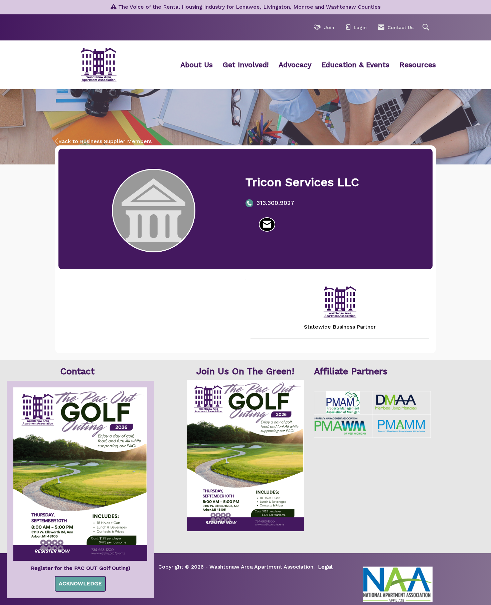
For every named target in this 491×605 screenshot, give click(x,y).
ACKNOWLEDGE (80, 583)
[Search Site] (427, 27)
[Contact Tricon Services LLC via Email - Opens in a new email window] (267, 224)
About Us (196, 64)
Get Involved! (246, 64)
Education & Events (355, 64)
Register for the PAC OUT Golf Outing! (80, 568)
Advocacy (295, 64)
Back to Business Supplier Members (105, 141)
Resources (417, 64)
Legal (325, 567)
